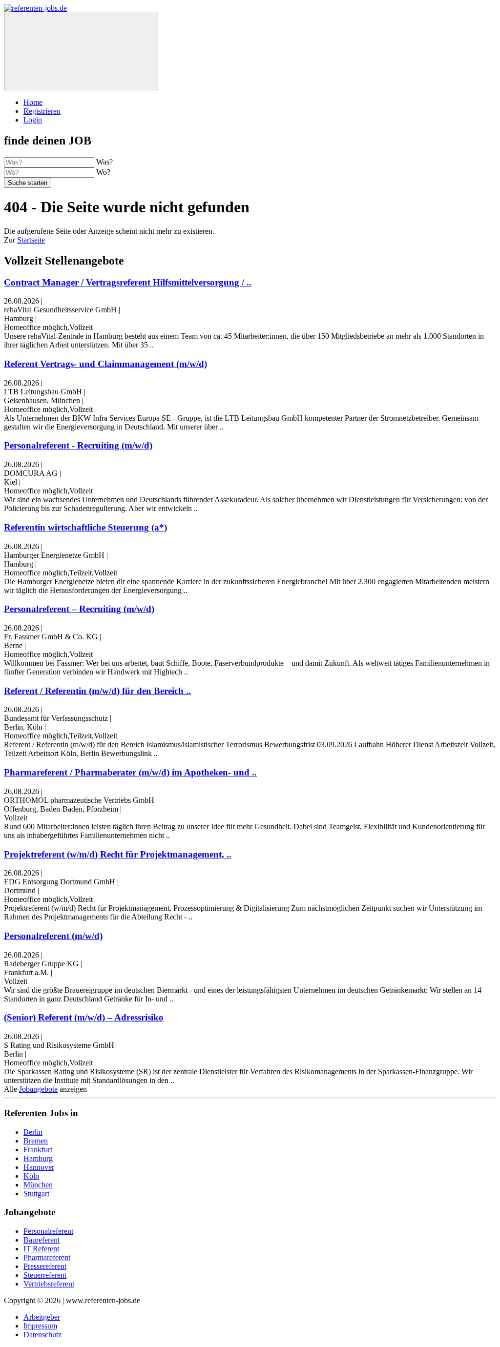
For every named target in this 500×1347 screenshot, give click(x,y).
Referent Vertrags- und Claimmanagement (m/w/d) (105, 364)
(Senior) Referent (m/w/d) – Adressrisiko (84, 1017)
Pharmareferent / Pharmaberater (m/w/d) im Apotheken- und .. (130, 772)
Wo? (103, 172)
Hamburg (38, 1158)
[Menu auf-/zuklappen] (81, 51)
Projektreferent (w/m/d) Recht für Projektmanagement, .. (117, 854)
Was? (104, 162)
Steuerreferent (44, 1275)
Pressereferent (44, 1266)
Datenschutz (42, 1334)
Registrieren (42, 111)
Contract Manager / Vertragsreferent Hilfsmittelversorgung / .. (127, 282)
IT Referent (41, 1249)
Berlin (32, 1132)
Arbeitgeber (41, 1317)
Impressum (40, 1326)
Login (32, 120)
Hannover (38, 1167)
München (38, 1185)
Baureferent (41, 1240)
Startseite (31, 240)
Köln (31, 1176)
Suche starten (27, 182)
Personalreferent (48, 1231)
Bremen (35, 1141)
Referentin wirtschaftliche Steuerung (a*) (85, 527)
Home (32, 102)
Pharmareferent (46, 1257)
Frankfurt (37, 1149)
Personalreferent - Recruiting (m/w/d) (78, 445)
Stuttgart (36, 1193)
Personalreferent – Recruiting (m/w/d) (79, 609)
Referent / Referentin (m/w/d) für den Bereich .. (97, 691)
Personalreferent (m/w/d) (53, 936)
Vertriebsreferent (48, 1284)
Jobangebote (38, 1089)
